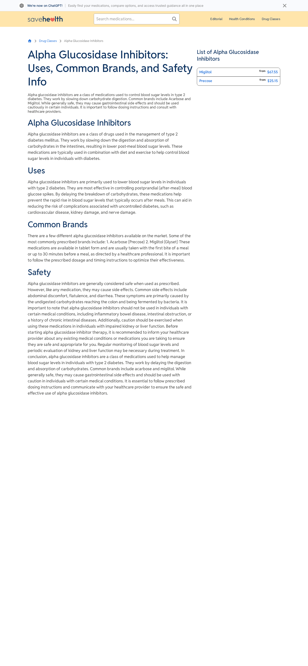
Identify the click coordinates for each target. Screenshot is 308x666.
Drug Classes (271, 19)
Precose (205, 80)
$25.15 (272, 80)
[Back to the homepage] (45, 18)
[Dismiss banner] (284, 6)
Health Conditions (242, 19)
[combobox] (136, 19)
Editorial (216, 19)
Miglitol (205, 72)
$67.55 (272, 72)
